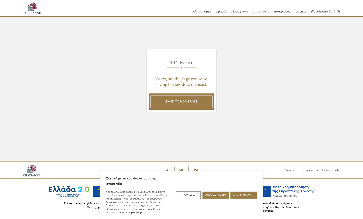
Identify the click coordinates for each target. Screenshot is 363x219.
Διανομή (291, 170)
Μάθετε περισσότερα (131, 212)
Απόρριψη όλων (243, 194)
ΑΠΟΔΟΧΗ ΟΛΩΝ (215, 194)
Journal (300, 11)
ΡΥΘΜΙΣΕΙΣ (188, 194)
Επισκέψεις (260, 11)
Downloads (330, 170)
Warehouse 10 (321, 11)
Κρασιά (221, 11)
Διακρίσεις (282, 11)
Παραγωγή (239, 11)
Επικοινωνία (309, 170)
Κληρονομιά (201, 11)
